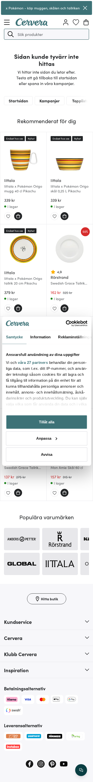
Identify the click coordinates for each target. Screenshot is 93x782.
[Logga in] (65, 22)
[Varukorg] (86, 22)
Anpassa (43, 438)
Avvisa (46, 454)
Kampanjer (49, 100)
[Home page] (32, 24)
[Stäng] (85, 8)
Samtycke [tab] (14, 337)
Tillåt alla (46, 422)
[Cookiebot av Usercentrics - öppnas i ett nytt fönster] (66, 323)
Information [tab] (40, 337)
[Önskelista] (76, 22)
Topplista (80, 100)
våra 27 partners (33, 362)
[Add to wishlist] (8, 216)
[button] (10, 34)
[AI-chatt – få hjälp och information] (81, 770)
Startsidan (18, 100)
